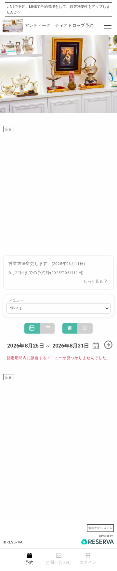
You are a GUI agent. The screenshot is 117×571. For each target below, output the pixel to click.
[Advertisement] (58, 190)
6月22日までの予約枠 (46, 272)
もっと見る (93, 281)
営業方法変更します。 (46, 263)
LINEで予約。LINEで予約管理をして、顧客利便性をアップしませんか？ (58, 9)
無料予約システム (100, 528)
